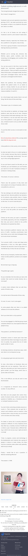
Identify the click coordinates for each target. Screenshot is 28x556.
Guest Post (3, 553)
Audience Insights (19, 547)
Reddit (6, 506)
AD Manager (17, 545)
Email (15, 506)
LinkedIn (23, 506)
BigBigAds (3, 547)
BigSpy (2, 545)
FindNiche (3, 548)
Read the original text (6, 499)
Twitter (2, 506)
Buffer (18, 506)
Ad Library (17, 548)
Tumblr (10, 506)
